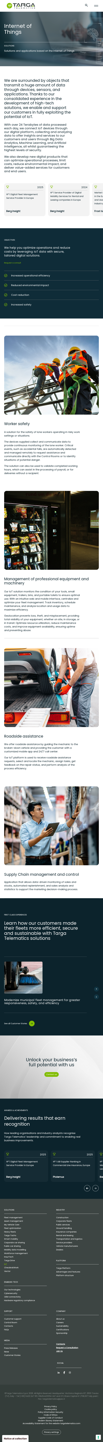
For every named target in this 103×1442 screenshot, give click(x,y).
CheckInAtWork (11, 1267)
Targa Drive (9, 1260)
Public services (63, 1224)
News (6, 1351)
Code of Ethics (50, 1415)
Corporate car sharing (14, 1242)
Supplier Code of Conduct (50, 1417)
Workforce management (16, 1253)
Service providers (64, 1242)
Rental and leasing (64, 1235)
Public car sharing (12, 1246)
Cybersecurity (10, 1293)
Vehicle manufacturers (67, 1246)
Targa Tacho (10, 1235)
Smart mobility (11, 1239)
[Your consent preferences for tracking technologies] (98, 1437)
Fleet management (13, 1217)
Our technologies (12, 1289)
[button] (87, 1188)
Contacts (8, 1326)
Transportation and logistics (69, 1239)
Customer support (12, 1319)
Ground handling (64, 1228)
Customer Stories (12, 1355)
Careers (60, 1322)
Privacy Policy (50, 1406)
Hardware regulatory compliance (19, 1300)
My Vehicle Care (11, 1224)
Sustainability (62, 1326)
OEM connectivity (12, 1296)
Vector (7, 1271)
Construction (62, 1217)
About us (60, 1319)
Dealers (59, 1249)
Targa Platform (63, 1268)
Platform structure (65, 1275)
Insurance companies (66, 1231)
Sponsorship (61, 1333)
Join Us (59, 1351)
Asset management (13, 1221)
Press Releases (11, 1348)
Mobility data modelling (15, 1249)
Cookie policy (50, 1409)
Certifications (62, 1329)
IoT (5, 1264)
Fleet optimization (12, 1228)
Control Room (10, 1322)
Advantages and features (68, 1271)
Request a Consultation (67, 1347)
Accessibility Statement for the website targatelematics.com (51, 1423)
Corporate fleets (64, 1221)
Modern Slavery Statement (50, 1420)
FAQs (6, 1329)
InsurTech (8, 1256)
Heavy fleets (10, 1231)
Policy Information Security (50, 1412)
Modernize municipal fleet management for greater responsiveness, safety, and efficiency (42, 1001)
